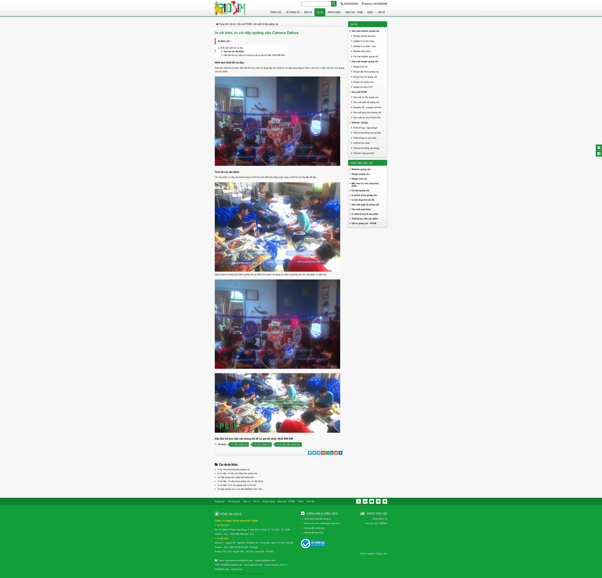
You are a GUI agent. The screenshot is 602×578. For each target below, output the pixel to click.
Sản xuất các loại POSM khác (367, 117)
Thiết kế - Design (360, 122)
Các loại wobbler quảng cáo (365, 56)
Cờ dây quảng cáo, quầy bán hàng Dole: (236, 477)
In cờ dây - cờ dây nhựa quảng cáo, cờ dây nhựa (240, 481)
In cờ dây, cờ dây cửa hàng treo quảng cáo (237, 473)
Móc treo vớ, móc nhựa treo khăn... (365, 184)
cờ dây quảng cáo (239, 444)
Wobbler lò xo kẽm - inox (364, 46)
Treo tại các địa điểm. (234, 51)
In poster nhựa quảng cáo (364, 195)
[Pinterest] (378, 501)
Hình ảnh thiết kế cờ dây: (232, 48)
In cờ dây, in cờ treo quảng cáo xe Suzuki (237, 485)
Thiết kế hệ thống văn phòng (366, 148)
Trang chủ (275, 12)
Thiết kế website (367, 553)
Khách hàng (334, 12)
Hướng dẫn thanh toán (314, 528)
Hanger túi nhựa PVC (363, 87)
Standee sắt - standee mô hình (367, 107)
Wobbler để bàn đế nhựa (364, 36)
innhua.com (237, 569)
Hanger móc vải (360, 67)
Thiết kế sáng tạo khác (363, 153)
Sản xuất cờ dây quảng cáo (365, 97)
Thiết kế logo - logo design (365, 128)
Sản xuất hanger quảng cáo (365, 61)
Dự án (320, 12)
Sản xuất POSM (359, 92)
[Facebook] (358, 501)
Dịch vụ (308, 12)
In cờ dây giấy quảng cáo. (289, 444)
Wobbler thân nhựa (361, 51)
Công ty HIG (381, 553)
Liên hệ (381, 12)
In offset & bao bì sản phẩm (365, 214)
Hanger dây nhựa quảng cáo (366, 72)
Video (370, 12)
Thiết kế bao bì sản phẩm (364, 138)
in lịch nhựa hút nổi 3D (363, 200)
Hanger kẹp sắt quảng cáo (365, 77)
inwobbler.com (222, 569)
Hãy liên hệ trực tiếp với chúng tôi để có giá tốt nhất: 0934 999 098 (254, 55)
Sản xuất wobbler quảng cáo (365, 31)
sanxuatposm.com (253, 564)
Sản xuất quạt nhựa (361, 209)
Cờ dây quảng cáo (360, 190)
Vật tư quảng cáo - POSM (364, 223)
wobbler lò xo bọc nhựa (363, 41)
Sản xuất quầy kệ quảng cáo (366, 102)
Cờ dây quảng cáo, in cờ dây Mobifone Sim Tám (240, 489)
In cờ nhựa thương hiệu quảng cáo (234, 469)
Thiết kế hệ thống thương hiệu (367, 133)
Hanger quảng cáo (360, 174)
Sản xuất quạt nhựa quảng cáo (367, 112)
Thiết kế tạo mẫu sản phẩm (365, 219)
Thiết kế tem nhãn (361, 143)
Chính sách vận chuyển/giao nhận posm (322, 523)
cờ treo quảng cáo (262, 444)
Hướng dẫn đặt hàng (313, 532)
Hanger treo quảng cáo (363, 82)
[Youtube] (371, 501)
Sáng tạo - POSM (354, 12)
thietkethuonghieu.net (231, 564)
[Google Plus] (365, 501)
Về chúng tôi (293, 12)
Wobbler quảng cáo (361, 169)
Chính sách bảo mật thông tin (317, 519)
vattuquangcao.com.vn (275, 564)
